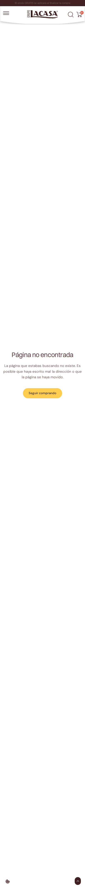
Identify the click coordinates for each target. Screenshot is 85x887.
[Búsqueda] (70, 14)
